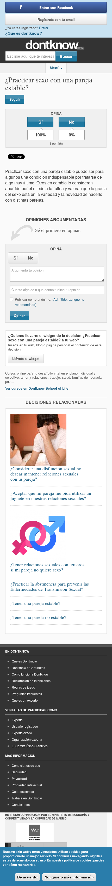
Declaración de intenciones (31, 680)
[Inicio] (56, 45)
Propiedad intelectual (27, 785)
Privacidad (19, 778)
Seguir (14, 99)
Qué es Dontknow (24, 661)
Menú (56, 67)
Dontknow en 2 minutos (28, 667)
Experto (17, 720)
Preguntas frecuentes (27, 693)
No (71, 122)
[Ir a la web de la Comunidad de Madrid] (35, 832)
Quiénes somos (23, 791)
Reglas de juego (23, 687)
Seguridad (19, 772)
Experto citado (22, 733)
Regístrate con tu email (56, 19)
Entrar (43, 27)
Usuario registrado (25, 726)
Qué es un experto (25, 700)
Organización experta (27, 739)
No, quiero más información (69, 877)
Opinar (19, 315)
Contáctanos (21, 804)
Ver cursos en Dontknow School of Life (36, 388)
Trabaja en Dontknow (27, 798)
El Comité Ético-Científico (30, 746)
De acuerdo (27, 877)
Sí (40, 122)
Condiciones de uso (26, 765)
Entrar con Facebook (56, 7)
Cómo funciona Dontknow (30, 674)
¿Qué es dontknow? (23, 33)
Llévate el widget (25, 358)
